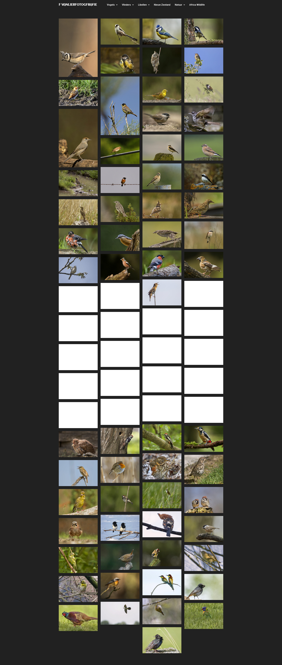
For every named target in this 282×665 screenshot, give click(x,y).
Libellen (142, 4)
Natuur (178, 4)
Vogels (111, 4)
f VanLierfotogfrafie (78, 4)
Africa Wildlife (197, 4)
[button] (112, 4)
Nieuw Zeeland (162, 4)
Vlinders (126, 4)
